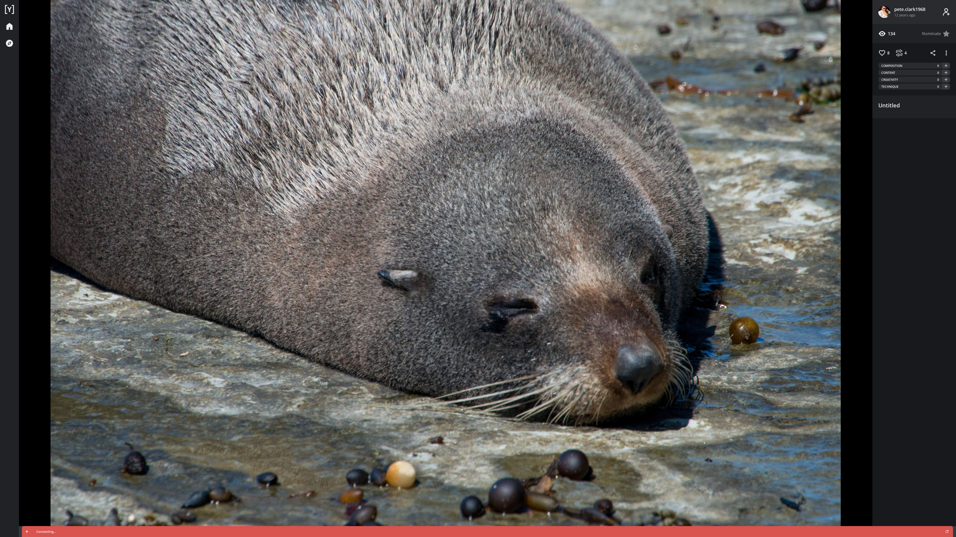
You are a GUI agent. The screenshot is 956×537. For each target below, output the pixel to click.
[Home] (9, 9)
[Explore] (9, 43)
